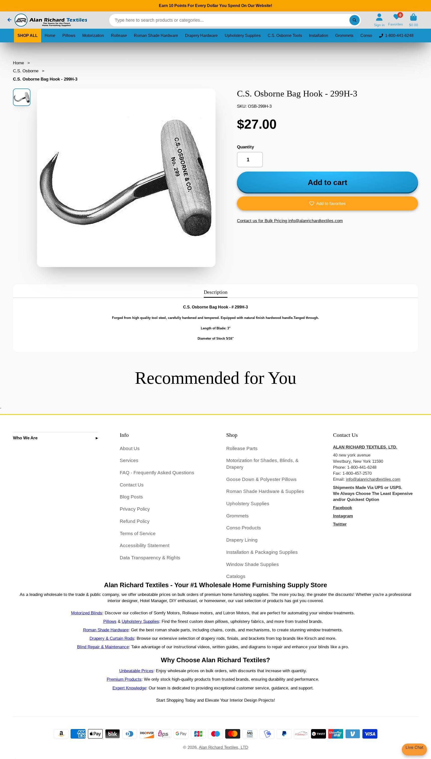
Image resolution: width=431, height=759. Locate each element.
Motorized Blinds (86, 612)
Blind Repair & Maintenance (103, 646)
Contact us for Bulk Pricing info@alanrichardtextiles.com (290, 220)
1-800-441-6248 (399, 35)
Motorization (93, 35)
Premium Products (124, 679)
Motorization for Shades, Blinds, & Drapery (262, 464)
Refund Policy (135, 521)
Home (50, 35)
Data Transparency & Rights (150, 557)
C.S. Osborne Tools (285, 35)
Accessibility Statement (144, 545)
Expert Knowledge (129, 687)
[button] (327, 203)
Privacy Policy (135, 509)
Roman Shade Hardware (156, 35)
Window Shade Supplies (252, 564)
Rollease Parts (242, 448)
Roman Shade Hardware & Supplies (265, 491)
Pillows (68, 35)
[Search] (354, 20)
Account (379, 20)
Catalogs (235, 576)
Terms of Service (138, 533)
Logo (50, 20)
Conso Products (243, 527)
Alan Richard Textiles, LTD (223, 747)
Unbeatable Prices (136, 670)
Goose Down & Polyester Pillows (261, 479)
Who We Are (25, 437)
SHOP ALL (27, 35)
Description (215, 292)
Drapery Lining (242, 540)
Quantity (245, 146)
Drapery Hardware (201, 35)
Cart (413, 20)
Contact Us (132, 484)
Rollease (119, 35)
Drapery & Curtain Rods (112, 638)
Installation (318, 35)
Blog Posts (131, 496)
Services (129, 460)
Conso (366, 35)
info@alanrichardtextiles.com (373, 479)
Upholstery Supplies (243, 35)
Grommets (344, 35)
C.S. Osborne (25, 70)
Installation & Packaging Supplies (262, 552)
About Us (130, 448)
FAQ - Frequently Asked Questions (157, 472)
